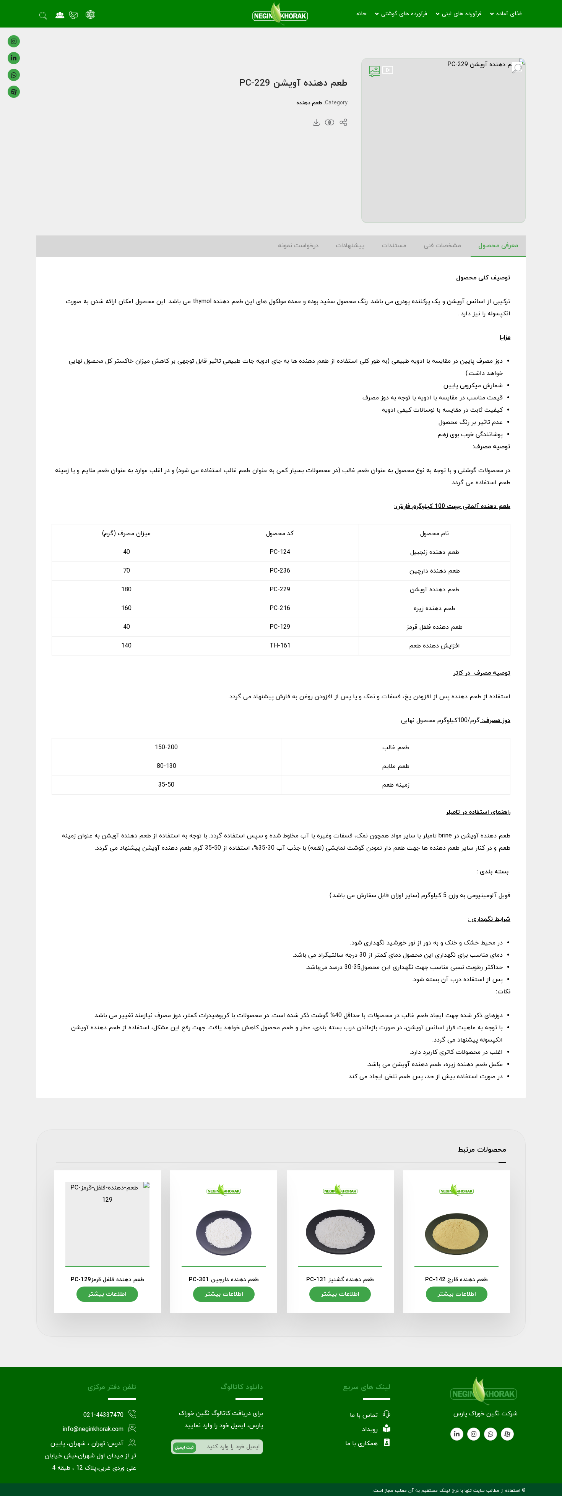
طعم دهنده (309, 103)
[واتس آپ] (14, 75)
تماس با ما (364, 1415)
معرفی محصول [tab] (498, 245)
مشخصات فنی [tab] (442, 246)
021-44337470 (103, 1415)
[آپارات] (14, 92)
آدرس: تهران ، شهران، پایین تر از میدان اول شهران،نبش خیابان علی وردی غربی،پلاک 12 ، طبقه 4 (90, 1455)
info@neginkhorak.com (93, 1429)
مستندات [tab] (394, 246)
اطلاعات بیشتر (456, 1294)
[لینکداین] (14, 58)
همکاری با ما (361, 1443)
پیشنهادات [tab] (350, 246)
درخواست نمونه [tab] (298, 246)
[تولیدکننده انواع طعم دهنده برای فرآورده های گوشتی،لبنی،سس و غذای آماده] (280, 14)
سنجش (329, 123)
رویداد (370, 1429)
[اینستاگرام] (14, 41)
